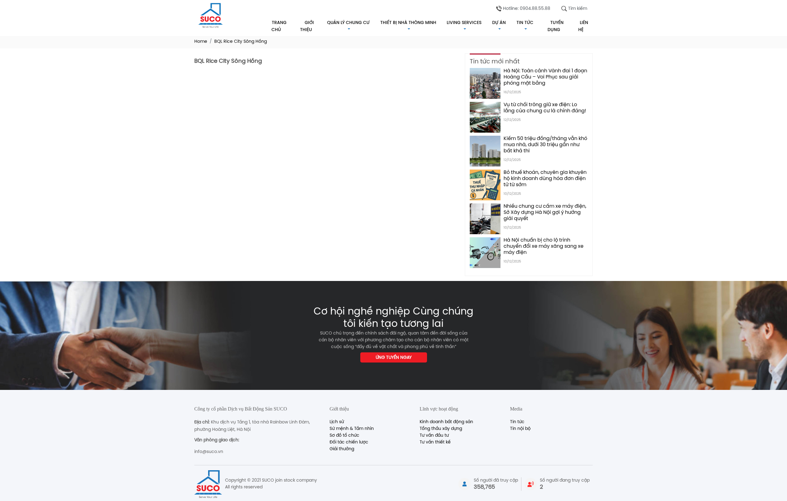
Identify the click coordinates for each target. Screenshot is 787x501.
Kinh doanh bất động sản (446, 422)
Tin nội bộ (520, 429)
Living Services (464, 22)
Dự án (499, 22)
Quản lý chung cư (348, 22)
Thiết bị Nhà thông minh (408, 22)
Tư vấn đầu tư (434, 435)
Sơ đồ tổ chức (344, 435)
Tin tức (524, 22)
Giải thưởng (342, 449)
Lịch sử (337, 422)
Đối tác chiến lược (349, 442)
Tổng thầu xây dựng (441, 429)
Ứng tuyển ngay (394, 357)
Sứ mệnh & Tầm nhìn (352, 429)
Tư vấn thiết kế (435, 442)
